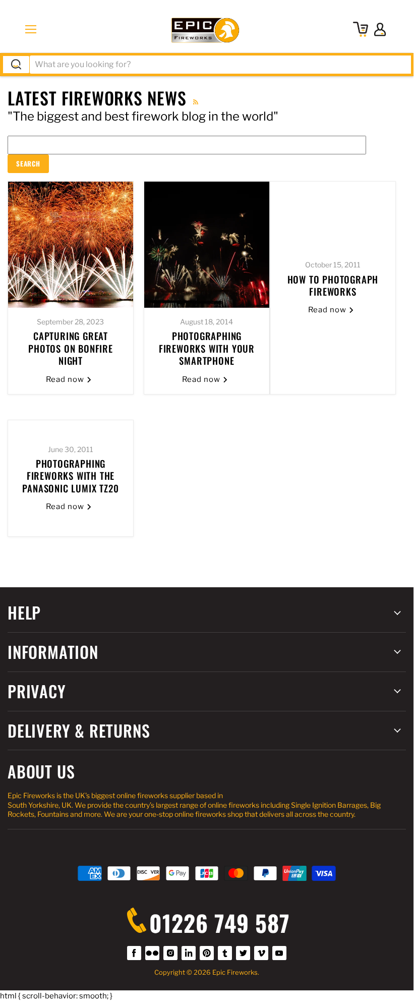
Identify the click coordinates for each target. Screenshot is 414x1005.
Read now (66, 379)
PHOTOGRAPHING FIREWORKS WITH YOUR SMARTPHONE (207, 348)
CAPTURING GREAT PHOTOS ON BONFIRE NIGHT (70, 348)
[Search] (16, 64)
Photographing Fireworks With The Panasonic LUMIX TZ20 (70, 476)
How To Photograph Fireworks (333, 285)
